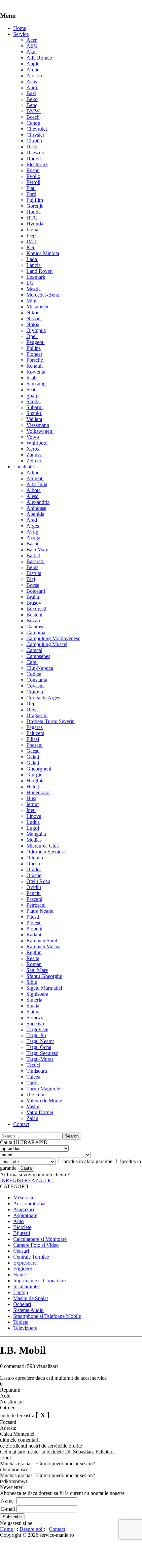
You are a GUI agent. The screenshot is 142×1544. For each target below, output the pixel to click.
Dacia (33, 146)
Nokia (32, 324)
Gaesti (33, 751)
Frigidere (22, 1268)
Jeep (31, 235)
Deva (32, 709)
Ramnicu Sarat (41, 940)
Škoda (33, 401)
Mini (32, 300)
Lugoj (32, 828)
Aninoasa (36, 508)
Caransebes (38, 656)
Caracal (34, 650)
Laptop (20, 1292)
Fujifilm (34, 200)
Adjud (33, 472)
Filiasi (32, 739)
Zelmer (33, 460)
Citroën (34, 141)
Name (7, 1501)
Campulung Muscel (46, 644)
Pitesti (32, 917)
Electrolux (37, 164)
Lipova (33, 816)
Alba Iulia (36, 484)
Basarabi (35, 561)
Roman (34, 964)
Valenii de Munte (44, 1100)
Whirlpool (37, 443)
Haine (19, 1274)
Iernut (32, 804)
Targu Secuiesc (42, 1053)
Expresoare (25, 1263)
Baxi (31, 93)
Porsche (35, 360)
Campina (35, 632)
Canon (33, 123)
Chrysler (36, 135)
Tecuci (33, 1065)
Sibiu (31, 982)
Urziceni (35, 1094)
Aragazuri (23, 1209)
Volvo (33, 437)
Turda (32, 1083)
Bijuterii (21, 1233)
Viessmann (37, 425)
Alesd (32, 496)
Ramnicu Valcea (43, 946)
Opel (32, 336)
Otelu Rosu (38, 881)
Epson (33, 170)
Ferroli (33, 182)
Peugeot (35, 342)
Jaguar (33, 229)
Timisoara (36, 1071)
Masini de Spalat (30, 1298)
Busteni (34, 614)
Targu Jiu (36, 1035)
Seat (31, 389)
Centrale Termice (31, 1257)
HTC (31, 218)
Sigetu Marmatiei (44, 988)
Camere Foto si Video (36, 1245)
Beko (32, 99)
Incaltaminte (26, 1286)
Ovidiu (33, 887)
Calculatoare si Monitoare (40, 1239)
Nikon (33, 312)
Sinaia (32, 1005)
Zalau (32, 1118)
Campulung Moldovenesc (53, 638)
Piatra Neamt (39, 911)
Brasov (33, 603)
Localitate (23, 466)
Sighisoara (37, 994)
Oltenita (34, 857)
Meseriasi (23, 1197)
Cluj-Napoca (39, 668)
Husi (31, 798)
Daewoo (35, 152)
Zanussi (34, 455)
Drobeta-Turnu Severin (50, 721)
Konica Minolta (42, 253)
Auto (18, 1221)
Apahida (35, 514)
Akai (31, 52)
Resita (32, 958)
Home (19, 28)
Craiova (34, 691)
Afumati (35, 478)
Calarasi (34, 626)
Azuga (33, 537)
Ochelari (22, 1304)
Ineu (31, 810)
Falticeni (35, 733)
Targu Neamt (40, 1041)
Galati (32, 757)
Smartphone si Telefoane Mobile (47, 1316)
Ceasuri (21, 1251)
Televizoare (25, 1328)
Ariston (34, 75)
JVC (31, 241)
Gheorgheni (38, 769)
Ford (31, 194)
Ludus (33, 822)
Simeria (34, 1000)
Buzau (33, 620)
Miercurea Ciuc (42, 846)
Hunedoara (38, 792)
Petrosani (36, 905)
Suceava (35, 1023)
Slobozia (35, 1017)
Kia (30, 247)
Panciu (33, 893)
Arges (32, 526)
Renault (35, 366)
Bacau (33, 543)
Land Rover (39, 271)
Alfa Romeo (39, 58)
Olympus (36, 330)
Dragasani (37, 715)
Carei (32, 662)
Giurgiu (34, 774)
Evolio (33, 176)
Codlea (33, 674)
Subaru (34, 407)
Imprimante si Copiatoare (39, 1280)
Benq (32, 105)
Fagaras (34, 727)
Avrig (32, 532)
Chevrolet (37, 129)
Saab (32, 377)
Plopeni (34, 928)
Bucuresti (36, 609)
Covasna (35, 686)
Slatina (33, 1011)
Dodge (34, 158)
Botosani (35, 591)
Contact (21, 1124)
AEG (32, 46)
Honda (34, 212)
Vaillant (34, 419)
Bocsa (32, 585)
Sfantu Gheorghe (44, 976)
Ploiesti (34, 923)
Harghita (35, 780)
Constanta (36, 680)
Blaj (30, 579)
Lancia (34, 265)
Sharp (32, 395)
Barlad (33, 555)
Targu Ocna (38, 1047)
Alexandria (38, 502)
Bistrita (33, 573)
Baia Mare (37, 549)
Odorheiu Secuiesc (46, 851)
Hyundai (36, 223)
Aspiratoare (25, 1215)
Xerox (33, 449)
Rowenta (35, 372)
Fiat (31, 188)
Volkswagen (39, 431)
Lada (32, 259)
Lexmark (35, 277)
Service (21, 34)
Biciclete (22, 1227)
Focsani (34, 745)
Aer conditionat (29, 1203)
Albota (33, 490)
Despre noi (31, 1529)
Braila (32, 597)
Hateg (32, 786)
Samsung (36, 383)
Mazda (34, 289)
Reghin (34, 952)
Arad (31, 520)
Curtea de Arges (43, 697)
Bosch (33, 117)
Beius (32, 567)
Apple (32, 63)
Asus (31, 81)
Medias (34, 840)
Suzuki (34, 413)
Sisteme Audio (28, 1310)
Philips (33, 348)
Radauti (34, 934)
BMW (33, 111)
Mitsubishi (38, 306)
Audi (32, 87)
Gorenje (34, 206)
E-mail (8, 1509)
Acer (31, 40)
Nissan (34, 318)
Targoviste (37, 1029)
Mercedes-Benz (43, 295)
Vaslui (32, 1106)
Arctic (32, 69)
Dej (30, 703)
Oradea (34, 869)
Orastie (33, 875)
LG (30, 283)
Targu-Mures (39, 1059)
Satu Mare (37, 970)
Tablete (20, 1322)
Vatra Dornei (39, 1112)
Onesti (33, 863)
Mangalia (36, 834)
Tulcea (33, 1077)
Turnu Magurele (43, 1088)
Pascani (34, 899)
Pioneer (34, 354)
